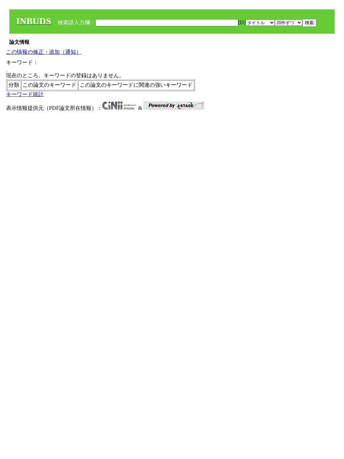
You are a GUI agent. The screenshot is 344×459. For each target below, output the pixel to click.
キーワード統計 (25, 94)
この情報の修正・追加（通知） (43, 52)
